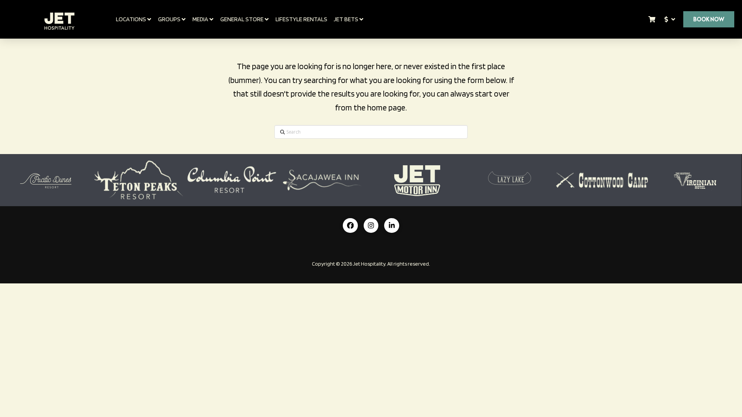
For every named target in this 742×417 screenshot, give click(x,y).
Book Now (708, 19)
